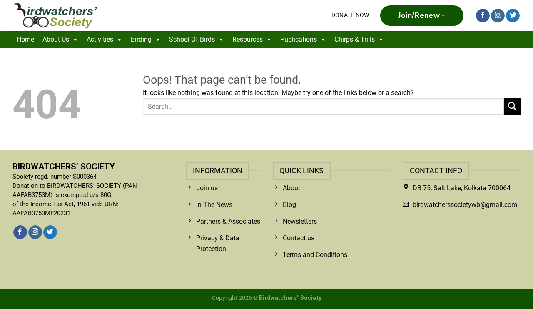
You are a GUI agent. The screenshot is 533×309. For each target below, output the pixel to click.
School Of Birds (192, 39)
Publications (298, 39)
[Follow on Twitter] (513, 16)
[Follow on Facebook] (483, 16)
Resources (247, 39)
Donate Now (350, 15)
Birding (141, 39)
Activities (100, 39)
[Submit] (512, 106)
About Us (55, 39)
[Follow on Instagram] (498, 16)
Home (25, 39)
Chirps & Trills (354, 39)
